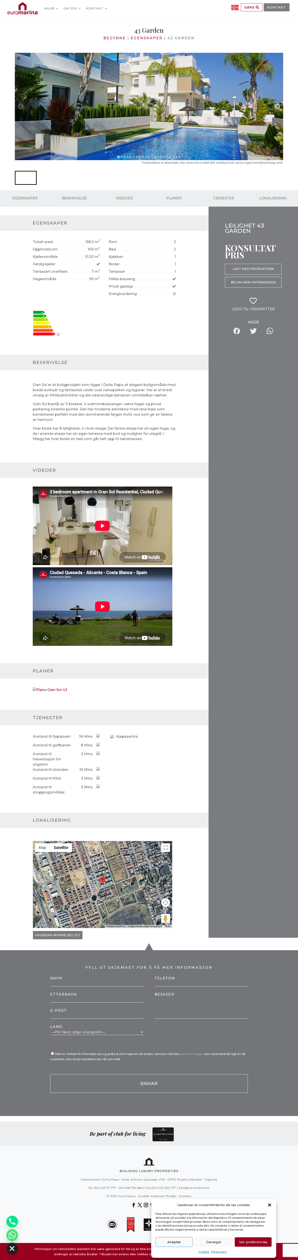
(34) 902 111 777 (105, 1188)
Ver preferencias (253, 1242)
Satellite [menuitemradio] (61, 847)
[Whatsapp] (12, 1235)
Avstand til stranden (50, 770)
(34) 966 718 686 (130, 1188)
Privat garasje (121, 286)
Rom (113, 242)
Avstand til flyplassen (51, 736)
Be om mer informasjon (253, 282)
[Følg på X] (139, 1205)
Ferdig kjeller (44, 264)
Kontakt (94, 8)
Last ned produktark (253, 269)
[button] (269, 1205)
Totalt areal (43, 242)
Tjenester (223, 198)
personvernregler (192, 1054)
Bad (112, 249)
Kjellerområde (45, 257)
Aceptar (174, 1242)
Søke (250, 7)
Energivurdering (123, 294)
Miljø (49, 8)
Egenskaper (147, 38)
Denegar (213, 1242)
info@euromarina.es (194, 1188)
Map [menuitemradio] (42, 847)
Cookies (203, 1251)
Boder (114, 264)
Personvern (219, 1251)
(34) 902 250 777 (163, 1188)
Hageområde (44, 279)
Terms (167, 926)
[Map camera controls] (165, 902)
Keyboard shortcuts (115, 926)
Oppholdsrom (45, 249)
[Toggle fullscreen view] (165, 847)
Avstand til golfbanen (52, 745)
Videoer (124, 198)
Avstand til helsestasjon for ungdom (47, 759)
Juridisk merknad (151, 1196)
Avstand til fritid (47, 778)
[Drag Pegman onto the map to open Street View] (165, 918)
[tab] (118, 157)
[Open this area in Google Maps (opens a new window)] (41, 925)
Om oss (70, 8)
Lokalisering (273, 198)
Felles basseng (122, 279)
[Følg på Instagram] (146, 1205)
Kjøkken (116, 257)
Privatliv (170, 1196)
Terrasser (117, 271)
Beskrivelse (74, 198)
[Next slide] (277, 107)
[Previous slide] (21, 107)
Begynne (114, 38)
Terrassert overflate (50, 271)
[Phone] (12, 1221)
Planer (174, 198)
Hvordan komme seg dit (57, 935)
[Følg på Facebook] (133, 1205)
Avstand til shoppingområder (49, 789)
